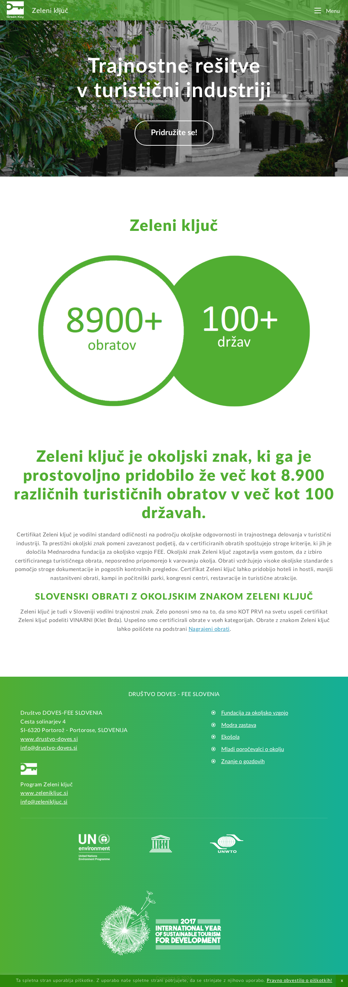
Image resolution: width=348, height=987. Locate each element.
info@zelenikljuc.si (44, 802)
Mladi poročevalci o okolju (252, 749)
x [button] (342, 981)
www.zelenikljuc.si (44, 793)
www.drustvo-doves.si (49, 739)
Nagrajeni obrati (209, 629)
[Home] (15, 9)
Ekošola (230, 737)
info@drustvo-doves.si (48, 748)
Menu (332, 11)
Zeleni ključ (50, 10)
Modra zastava (238, 725)
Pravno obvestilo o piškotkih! (299, 981)
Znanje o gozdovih (243, 761)
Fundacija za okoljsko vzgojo (254, 713)
